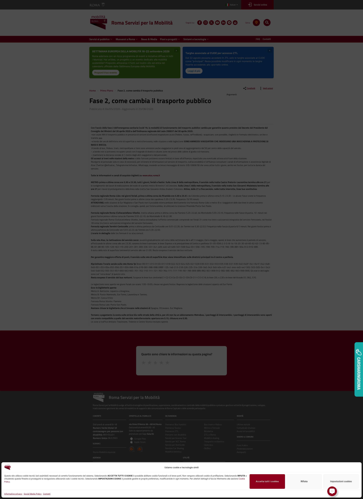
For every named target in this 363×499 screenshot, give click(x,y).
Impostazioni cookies (341, 481)
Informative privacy (13, 494)
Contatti (46, 494)
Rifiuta (304, 481)
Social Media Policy (33, 494)
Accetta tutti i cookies (267, 481)
